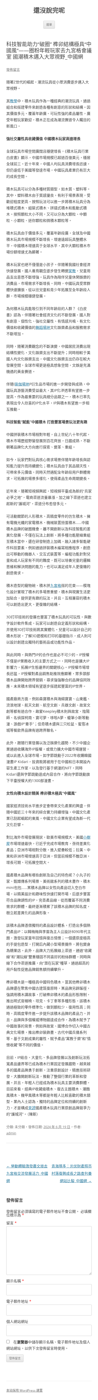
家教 (72, 270)
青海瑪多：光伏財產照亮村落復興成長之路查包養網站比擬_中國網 (71, 1173)
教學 (13, 100)
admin (11, 1133)
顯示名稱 (15, 1280)
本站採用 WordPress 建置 (24, 1390)
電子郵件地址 (18, 1301)
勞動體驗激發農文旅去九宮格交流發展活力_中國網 (27, 1173)
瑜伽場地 (22, 384)
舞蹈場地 (43, 327)
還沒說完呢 (49, 10)
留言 (11, 1222)
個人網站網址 (17, 1321)
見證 (32, 1107)
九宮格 (55, 585)
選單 (49, 24)
